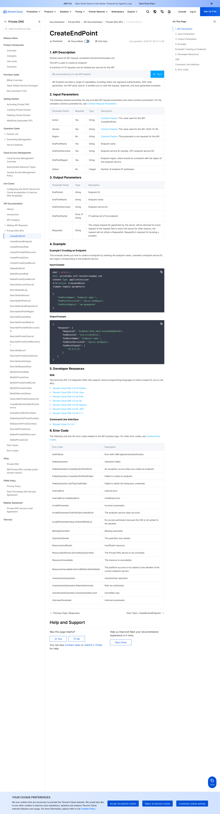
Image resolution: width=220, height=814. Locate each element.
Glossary (8, 519)
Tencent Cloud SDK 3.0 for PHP (67, 396)
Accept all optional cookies (123, 803)
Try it (159, 74)
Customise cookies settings (192, 803)
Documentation (57, 22)
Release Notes (11, 38)
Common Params (109, 118)
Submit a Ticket (93, 644)
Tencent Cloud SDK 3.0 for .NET (68, 409)
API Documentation (93, 22)
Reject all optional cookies (157, 803)
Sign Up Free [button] (210, 11)
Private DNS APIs (114, 22)
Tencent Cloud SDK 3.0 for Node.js (69, 404)
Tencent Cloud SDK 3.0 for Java (68, 392)
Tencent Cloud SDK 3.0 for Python (69, 388)
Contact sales (73, 644)
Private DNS (74, 22)
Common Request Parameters (101, 103)
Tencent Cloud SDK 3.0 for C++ (67, 413)
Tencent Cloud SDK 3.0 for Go (67, 400)
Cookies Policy (87, 808)
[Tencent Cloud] (12, 11)
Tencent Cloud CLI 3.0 (63, 424)
